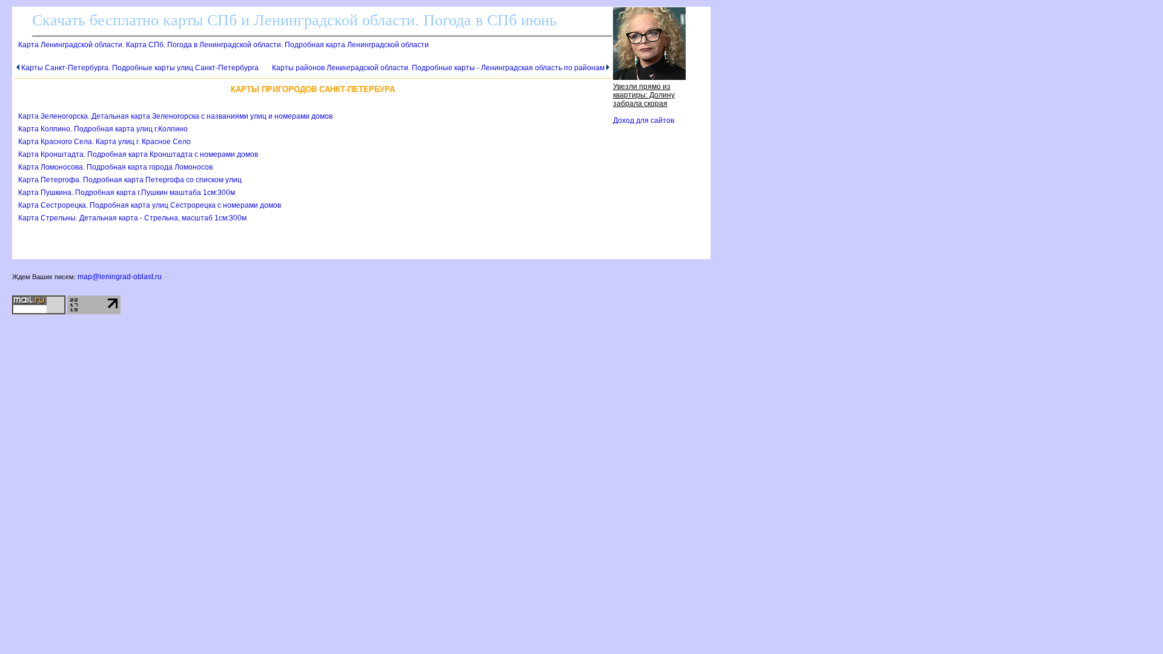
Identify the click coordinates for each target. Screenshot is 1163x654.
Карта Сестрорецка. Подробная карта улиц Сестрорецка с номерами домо (149, 205)
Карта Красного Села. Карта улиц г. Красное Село (104, 141)
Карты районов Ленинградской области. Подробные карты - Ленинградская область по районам (438, 68)
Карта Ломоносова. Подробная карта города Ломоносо (115, 167)
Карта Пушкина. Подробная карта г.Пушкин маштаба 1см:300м (126, 192)
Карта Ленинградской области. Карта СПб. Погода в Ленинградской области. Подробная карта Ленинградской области (223, 45)
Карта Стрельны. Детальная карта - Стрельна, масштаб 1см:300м (132, 218)
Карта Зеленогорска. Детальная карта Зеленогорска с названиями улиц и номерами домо (175, 116)
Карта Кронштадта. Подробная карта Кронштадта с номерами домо (138, 154)
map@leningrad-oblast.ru (120, 276)
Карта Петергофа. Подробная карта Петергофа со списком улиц (130, 180)
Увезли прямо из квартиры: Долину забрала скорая (644, 95)
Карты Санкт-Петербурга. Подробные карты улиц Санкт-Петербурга (140, 68)
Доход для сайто (643, 120)
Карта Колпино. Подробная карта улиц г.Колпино (103, 129)
